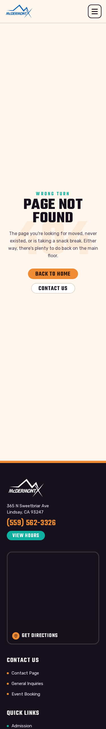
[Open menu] (94, 11)
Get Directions (40, 636)
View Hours (25, 536)
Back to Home (53, 274)
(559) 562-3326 (31, 523)
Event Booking (26, 694)
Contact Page (25, 673)
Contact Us (53, 288)
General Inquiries (27, 683)
